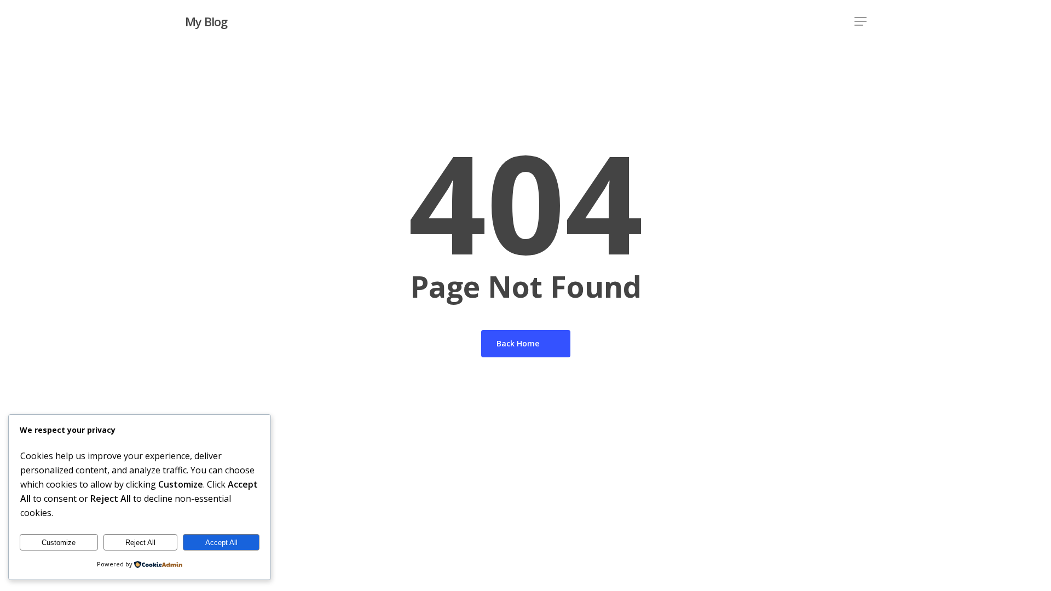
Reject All (140, 542)
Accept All (221, 542)
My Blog (206, 21)
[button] (860, 21)
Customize (59, 542)
